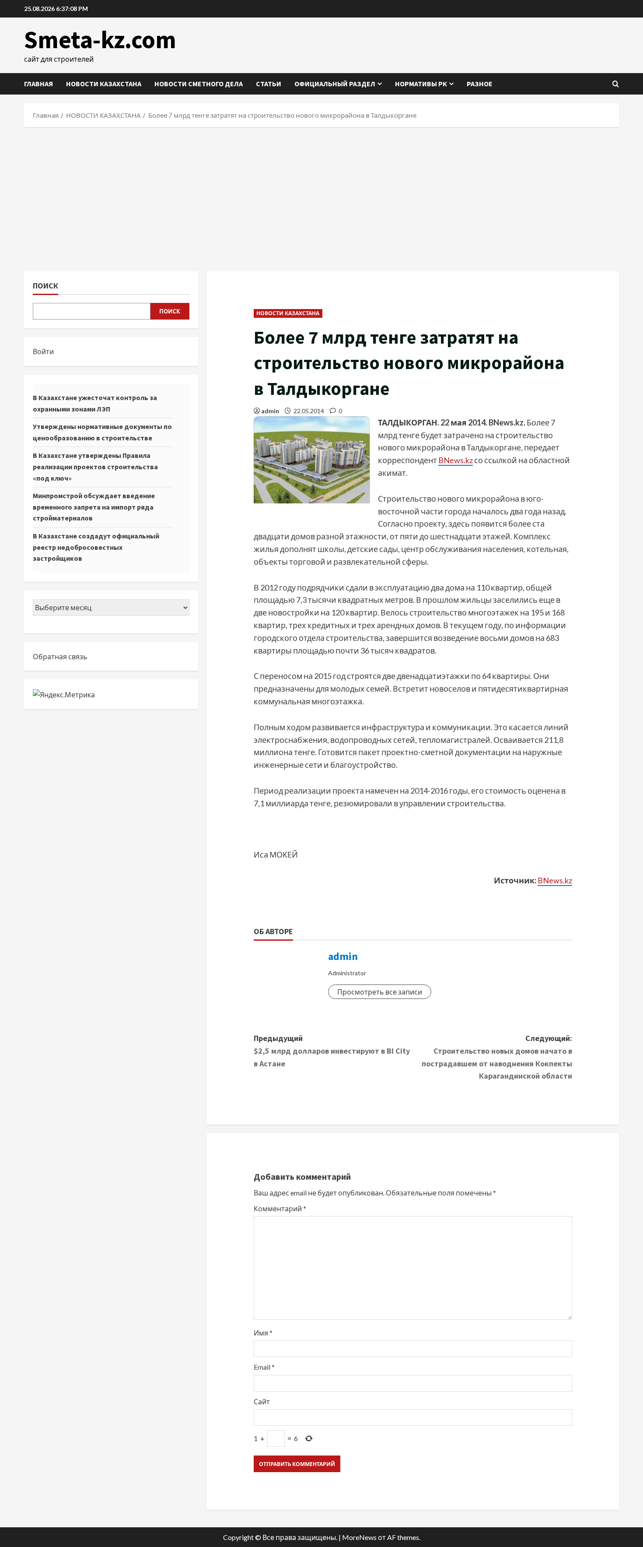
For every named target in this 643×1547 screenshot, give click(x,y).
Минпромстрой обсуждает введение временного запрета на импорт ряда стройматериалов (94, 506)
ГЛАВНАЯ (38, 83)
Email (264, 1367)
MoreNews (359, 1537)
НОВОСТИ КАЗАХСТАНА (103, 83)
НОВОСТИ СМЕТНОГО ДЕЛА (198, 83)
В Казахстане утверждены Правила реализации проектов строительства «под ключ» (95, 466)
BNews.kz (455, 460)
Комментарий (280, 1208)
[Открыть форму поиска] (615, 83)
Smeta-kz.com (100, 39)
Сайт (262, 1401)
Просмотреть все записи (379, 992)
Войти (43, 351)
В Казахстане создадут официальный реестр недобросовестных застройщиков (96, 547)
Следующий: (497, 1057)
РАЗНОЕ (480, 83)
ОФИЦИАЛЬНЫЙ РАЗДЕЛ (334, 83)
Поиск (45, 286)
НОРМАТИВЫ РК (421, 83)
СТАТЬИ (268, 83)
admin (270, 411)
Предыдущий (332, 1051)
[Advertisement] (321, 197)
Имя (263, 1333)
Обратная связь (60, 656)
